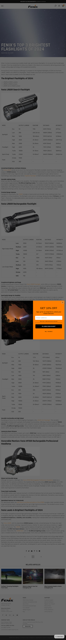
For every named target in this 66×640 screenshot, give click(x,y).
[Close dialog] (63, 302)
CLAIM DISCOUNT (49, 326)
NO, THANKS (49, 331)
